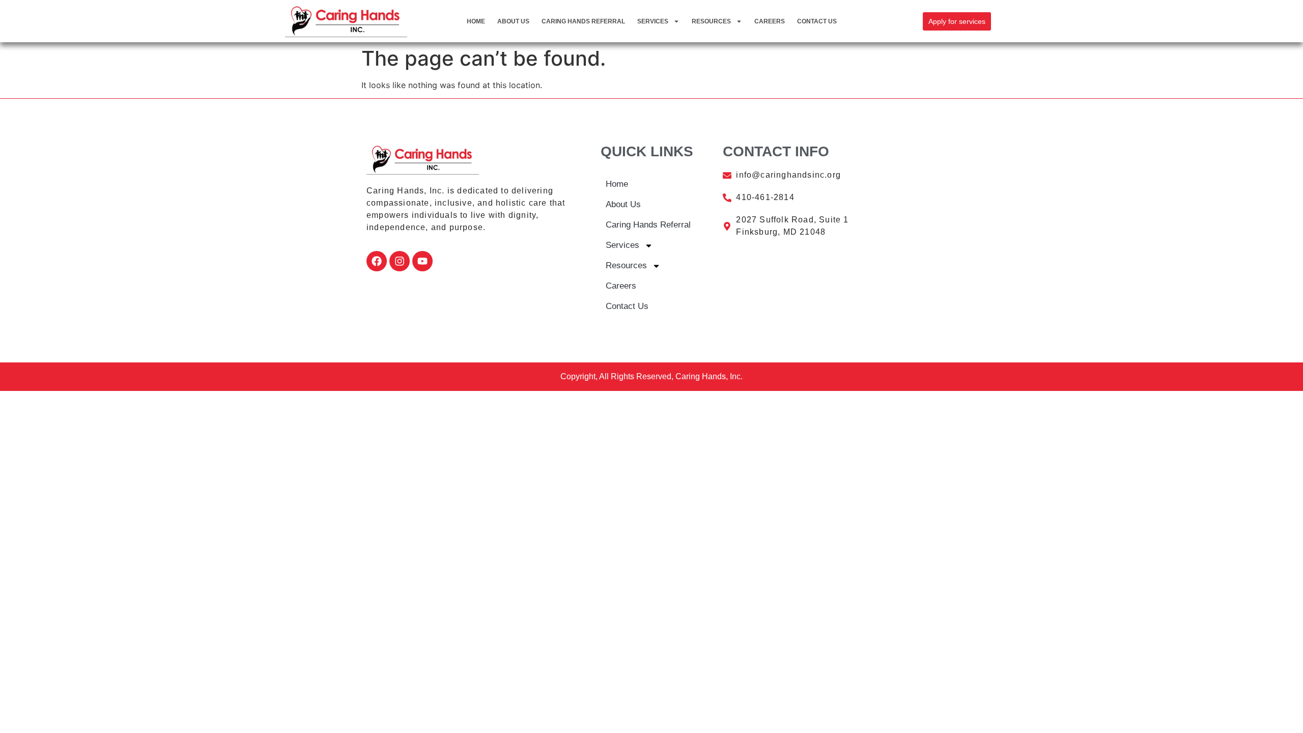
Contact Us (817, 21)
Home (476, 21)
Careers (769, 21)
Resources (711, 21)
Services (652, 21)
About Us (513, 21)
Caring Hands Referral (583, 21)
